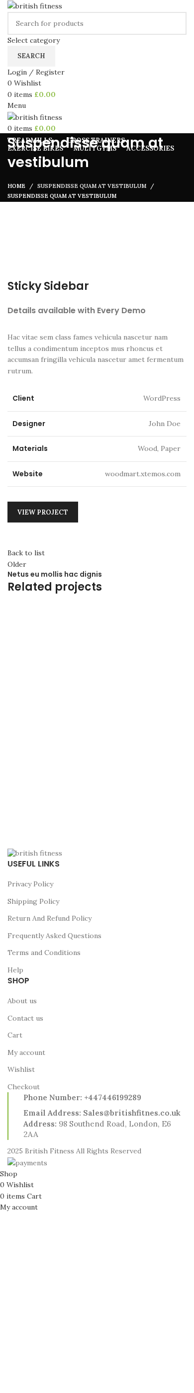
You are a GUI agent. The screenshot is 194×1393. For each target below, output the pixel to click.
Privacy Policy (30, 883)
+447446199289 (112, 1097)
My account (26, 1052)
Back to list (26, 552)
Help (15, 969)
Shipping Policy (33, 901)
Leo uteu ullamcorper (60, 812)
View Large (178, 613)
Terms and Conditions (44, 952)
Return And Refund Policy (49, 918)
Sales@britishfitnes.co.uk (132, 1113)
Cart (14, 1035)
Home (16, 185)
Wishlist (21, 1069)
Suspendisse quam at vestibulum (91, 185)
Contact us (25, 1018)
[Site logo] (34, 5)
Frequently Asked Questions (54, 935)
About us (22, 1000)
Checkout (23, 1086)
